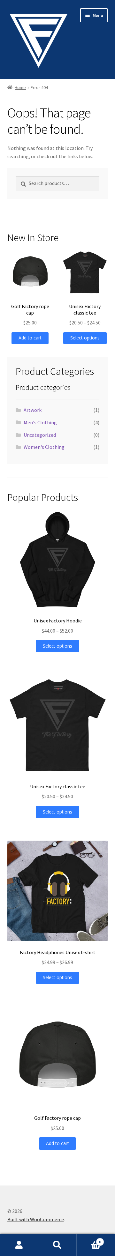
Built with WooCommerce (35, 1219)
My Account (19, 1245)
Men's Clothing (40, 422)
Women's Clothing (44, 447)
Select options (85, 338)
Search (57, 1245)
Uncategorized (40, 435)
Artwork (33, 410)
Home (20, 87)
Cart (89, 1239)
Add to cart (30, 338)
